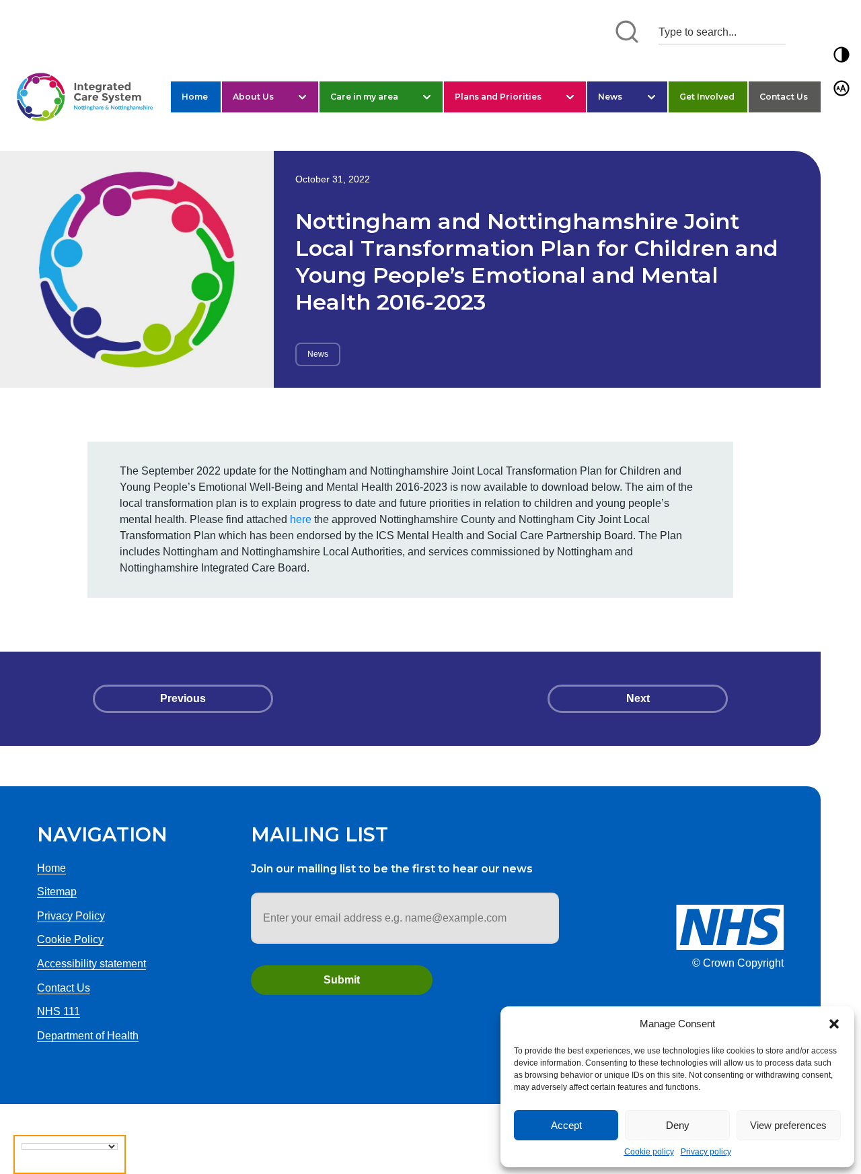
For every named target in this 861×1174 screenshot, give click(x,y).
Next (638, 698)
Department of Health (88, 1035)
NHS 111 (58, 1011)
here (300, 519)
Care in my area (364, 97)
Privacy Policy (71, 916)
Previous (183, 698)
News (610, 97)
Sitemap (57, 891)
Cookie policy (649, 1151)
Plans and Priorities (498, 97)
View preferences (788, 1125)
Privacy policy (706, 1151)
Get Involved (707, 97)
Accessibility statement (91, 963)
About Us (253, 97)
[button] (834, 1024)
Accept (566, 1125)
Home (195, 97)
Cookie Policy (70, 939)
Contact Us (783, 97)
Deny (677, 1125)
